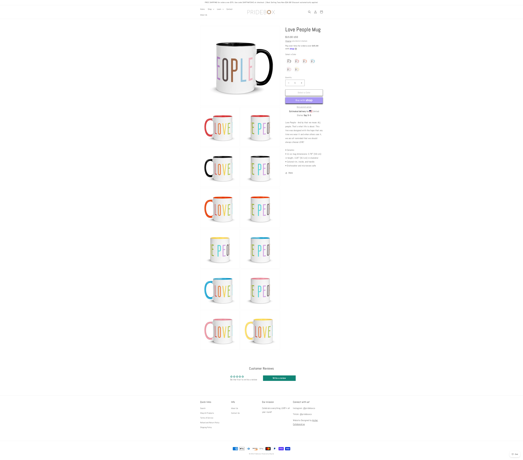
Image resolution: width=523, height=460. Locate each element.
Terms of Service (206, 418)
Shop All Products (207, 413)
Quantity (288, 77)
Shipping (288, 41)
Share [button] (290, 173)
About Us (234, 408)
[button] (210, 9)
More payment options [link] (304, 107)
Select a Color (290, 54)
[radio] (288, 61)
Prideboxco (257, 454)
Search (203, 408)
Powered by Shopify (268, 454)
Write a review (279, 378)
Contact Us (235, 413)
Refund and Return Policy (209, 422)
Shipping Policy (206, 427)
